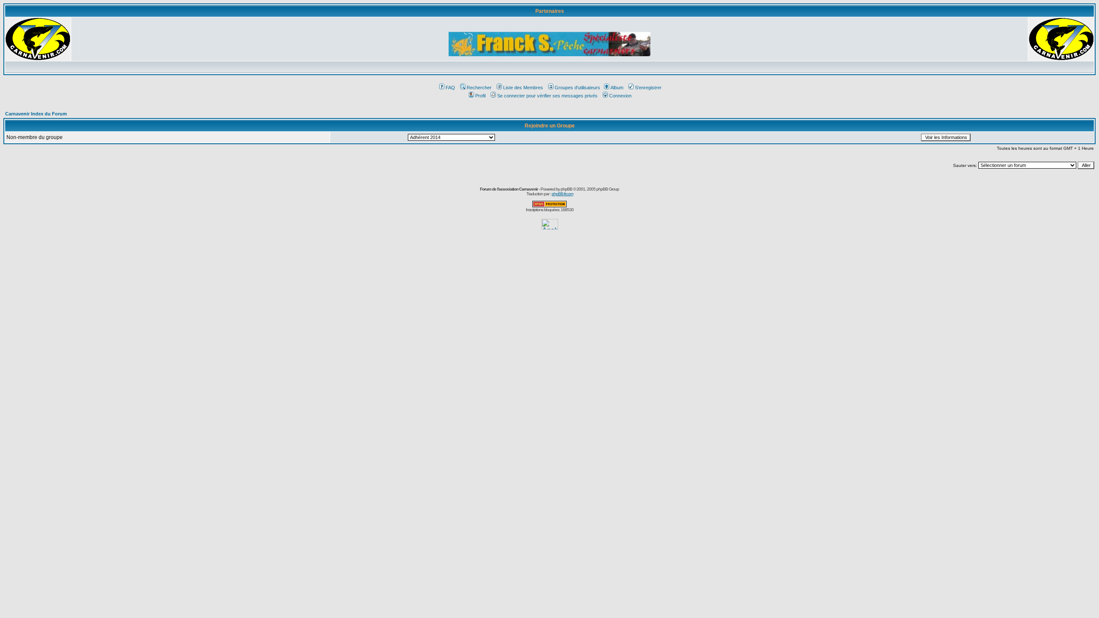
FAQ (450, 87)
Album (616, 87)
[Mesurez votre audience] (549, 227)
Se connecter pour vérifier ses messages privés (547, 95)
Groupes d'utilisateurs (577, 87)
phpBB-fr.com (562, 193)
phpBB (566, 189)
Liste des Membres (523, 87)
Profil (480, 95)
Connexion (620, 95)
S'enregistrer (648, 87)
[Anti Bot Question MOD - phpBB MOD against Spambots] (549, 205)
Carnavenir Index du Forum (36, 113)
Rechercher (479, 87)
